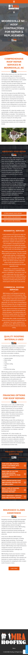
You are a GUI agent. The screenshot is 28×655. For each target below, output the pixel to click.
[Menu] (14, 1)
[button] (14, 568)
